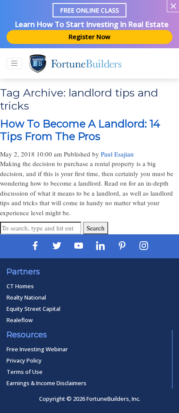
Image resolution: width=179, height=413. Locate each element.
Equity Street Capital (33, 309)
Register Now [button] (89, 36)
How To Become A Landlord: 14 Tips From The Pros (80, 130)
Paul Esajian (117, 154)
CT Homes (20, 286)
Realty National (26, 297)
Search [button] (95, 227)
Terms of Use (25, 372)
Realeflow (20, 320)
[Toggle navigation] (14, 63)
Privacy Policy (24, 360)
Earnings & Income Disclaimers (46, 383)
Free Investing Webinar (37, 349)
